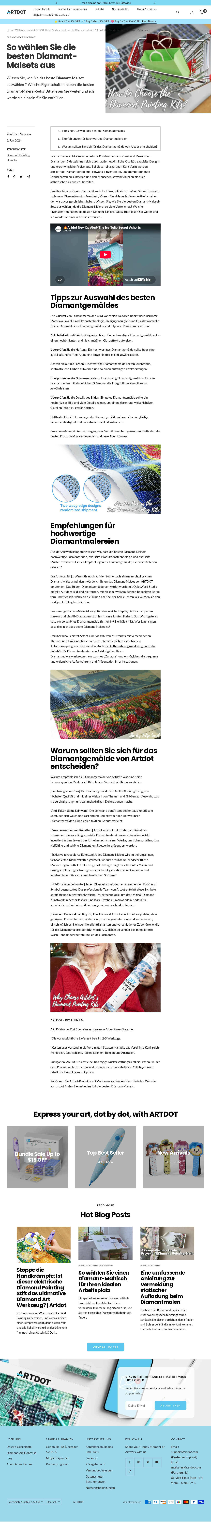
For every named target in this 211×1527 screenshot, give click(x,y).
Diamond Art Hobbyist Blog (21, 1455)
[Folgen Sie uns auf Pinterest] (147, 1462)
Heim (10, 30)
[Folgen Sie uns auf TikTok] (129, 1471)
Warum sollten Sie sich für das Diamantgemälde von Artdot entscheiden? (109, 146)
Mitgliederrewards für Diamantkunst (51, 15)
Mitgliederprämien (58, 1458)
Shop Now (149, 21)
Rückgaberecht (95, 1464)
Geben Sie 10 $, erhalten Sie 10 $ (62, 1449)
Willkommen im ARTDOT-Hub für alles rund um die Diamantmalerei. (54, 30)
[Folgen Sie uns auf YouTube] (157, 1462)
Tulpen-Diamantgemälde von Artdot (95, 586)
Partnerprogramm (57, 1464)
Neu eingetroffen (120, 9)
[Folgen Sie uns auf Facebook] (129, 1462)
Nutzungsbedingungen (100, 1487)
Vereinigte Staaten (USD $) (24, 1501)
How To (12, 160)
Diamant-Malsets (41, 9)
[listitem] (8, 176)
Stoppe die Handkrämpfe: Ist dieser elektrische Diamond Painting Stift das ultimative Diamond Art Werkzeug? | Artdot (41, 1287)
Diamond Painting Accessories (95, 1265)
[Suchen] (178, 12)
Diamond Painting (21, 37)
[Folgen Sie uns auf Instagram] (138, 1462)
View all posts (105, 1347)
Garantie (91, 1458)
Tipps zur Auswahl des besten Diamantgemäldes (93, 130)
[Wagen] (201, 12)
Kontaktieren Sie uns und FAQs (99, 1449)
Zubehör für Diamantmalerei (72, 9)
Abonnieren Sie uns (19, 1464)
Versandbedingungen (99, 1470)
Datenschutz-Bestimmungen (96, 1479)
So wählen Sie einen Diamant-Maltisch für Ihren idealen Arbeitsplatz (103, 1281)
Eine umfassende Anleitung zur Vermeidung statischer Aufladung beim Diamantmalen (162, 1287)
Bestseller (99, 9)
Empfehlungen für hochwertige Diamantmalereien (94, 138)
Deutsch (52, 1501)
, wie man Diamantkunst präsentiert (73, 196)
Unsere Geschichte (19, 1446)
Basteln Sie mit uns (146, 9)
